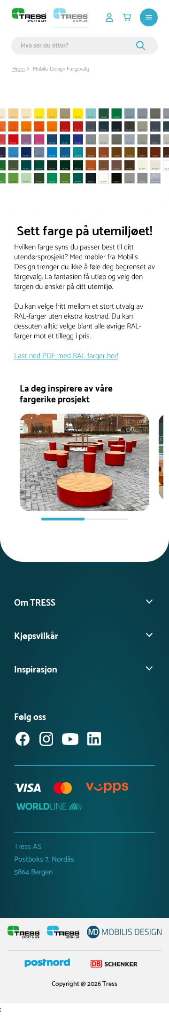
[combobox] (77, 45)
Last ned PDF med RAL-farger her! (66, 356)
